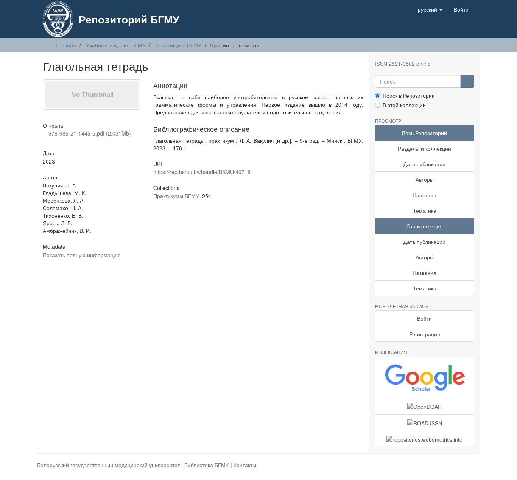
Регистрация (424, 334)
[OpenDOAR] (425, 406)
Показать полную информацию (82, 255)
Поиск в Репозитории (409, 95)
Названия (424, 195)
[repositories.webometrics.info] (425, 439)
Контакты (245, 465)
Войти (424, 318)
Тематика (424, 210)
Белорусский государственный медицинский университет (109, 465)
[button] (430, 9)
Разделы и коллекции (424, 148)
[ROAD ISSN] (425, 422)
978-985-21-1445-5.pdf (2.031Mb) (89, 133)
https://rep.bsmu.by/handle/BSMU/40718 (202, 172)
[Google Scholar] (425, 377)
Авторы (425, 179)
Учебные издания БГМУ (116, 45)
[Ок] (467, 81)
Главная (66, 45)
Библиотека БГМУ (207, 465)
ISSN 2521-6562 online (403, 63)
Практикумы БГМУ (178, 45)
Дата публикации (424, 164)
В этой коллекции (404, 105)
